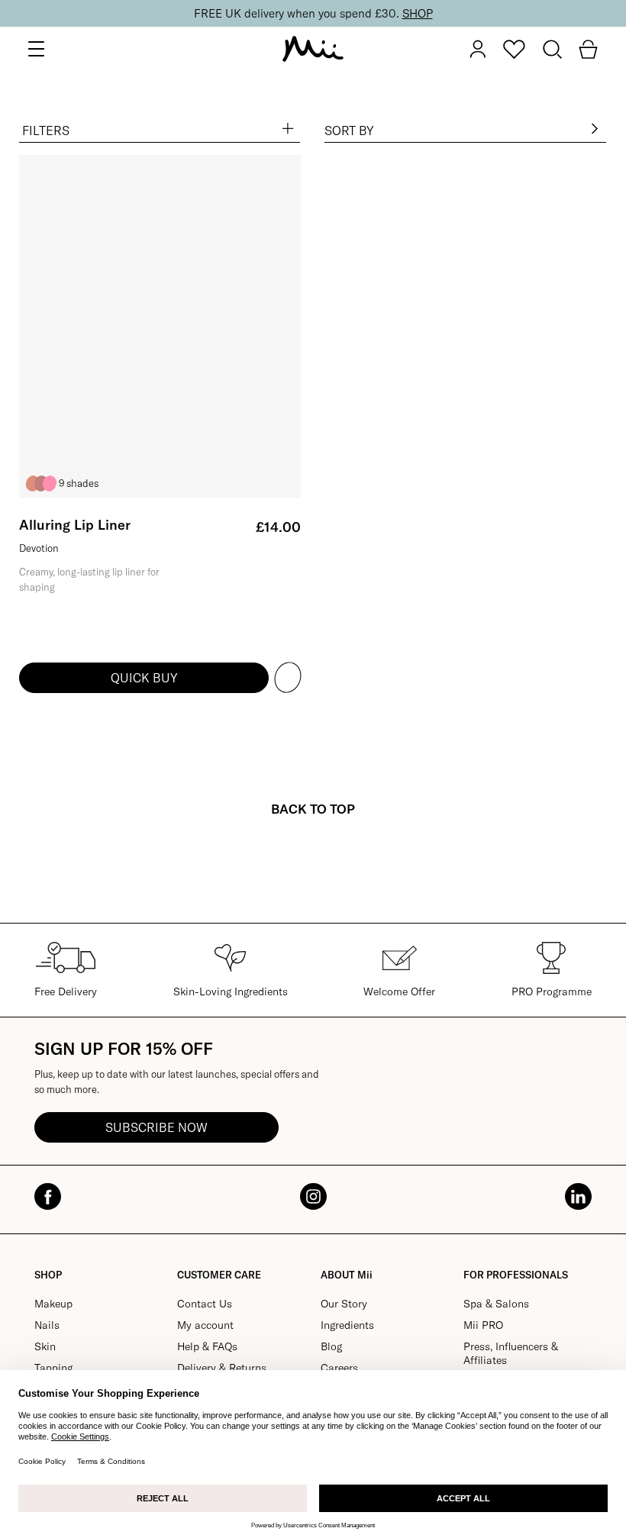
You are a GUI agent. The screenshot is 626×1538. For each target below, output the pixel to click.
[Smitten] (49, 484)
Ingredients (347, 1325)
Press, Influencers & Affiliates (510, 1353)
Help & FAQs (207, 1346)
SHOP (417, 13)
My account (205, 1325)
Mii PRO (483, 1325)
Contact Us (204, 1304)
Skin (45, 1346)
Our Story (344, 1304)
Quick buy (144, 677)
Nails (47, 1325)
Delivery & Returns (221, 1368)
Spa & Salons (496, 1304)
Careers (339, 1368)
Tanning (53, 1368)
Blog (331, 1346)
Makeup (53, 1304)
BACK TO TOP (313, 809)
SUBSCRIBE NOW (156, 1127)
